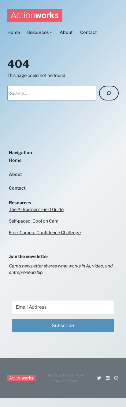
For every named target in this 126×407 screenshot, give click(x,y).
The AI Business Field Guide (36, 209)
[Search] (109, 93)
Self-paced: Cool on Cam (33, 220)
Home (15, 160)
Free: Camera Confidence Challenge (45, 232)
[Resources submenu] (51, 32)
